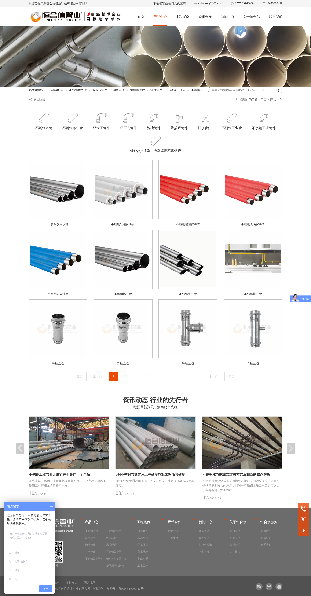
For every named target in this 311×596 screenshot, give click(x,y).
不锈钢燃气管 (78, 90)
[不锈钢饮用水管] (58, 189)
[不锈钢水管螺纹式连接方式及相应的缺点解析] (242, 442)
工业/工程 (142, 565)
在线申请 (173, 537)
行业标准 (204, 551)
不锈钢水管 (56, 90)
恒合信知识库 (206, 544)
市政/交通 (142, 558)
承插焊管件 (137, 90)
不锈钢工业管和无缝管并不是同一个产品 (59, 474)
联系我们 (275, 16)
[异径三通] (253, 328)
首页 (141, 16)
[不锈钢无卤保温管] (253, 189)
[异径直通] (123, 328)
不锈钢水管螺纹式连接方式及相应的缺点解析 (236, 474)
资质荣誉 (235, 544)
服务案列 (204, 530)
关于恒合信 (251, 16)
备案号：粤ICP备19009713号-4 (126, 588)
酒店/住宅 (142, 530)
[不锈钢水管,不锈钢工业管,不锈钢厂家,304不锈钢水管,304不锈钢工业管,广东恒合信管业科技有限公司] (75, 17)
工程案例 (182, 16)
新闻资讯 (204, 537)
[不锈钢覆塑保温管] (187, 189)
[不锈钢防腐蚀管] (58, 259)
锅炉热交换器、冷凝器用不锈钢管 (155, 151)
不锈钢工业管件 (264, 128)
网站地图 (90, 582)
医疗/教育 (142, 544)
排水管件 (156, 90)
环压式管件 (128, 128)
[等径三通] (187, 328)
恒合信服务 (268, 522)
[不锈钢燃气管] (123, 259)
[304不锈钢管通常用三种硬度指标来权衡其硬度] (155, 442)
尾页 (231, 376)
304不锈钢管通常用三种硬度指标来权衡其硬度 (150, 474)
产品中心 (160, 16)
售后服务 (266, 537)
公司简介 (235, 530)
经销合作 (205, 16)
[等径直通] (58, 328)
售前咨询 (266, 530)
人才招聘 (235, 551)
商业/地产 (142, 551)
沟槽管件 (119, 90)
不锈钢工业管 (177, 90)
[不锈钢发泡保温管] (123, 189)
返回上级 (40, 99)
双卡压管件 (99, 90)
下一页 (213, 376)
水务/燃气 (142, 537)
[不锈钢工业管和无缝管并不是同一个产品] (69, 442)
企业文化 (235, 537)
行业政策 (71, 582)
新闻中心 (227, 16)
